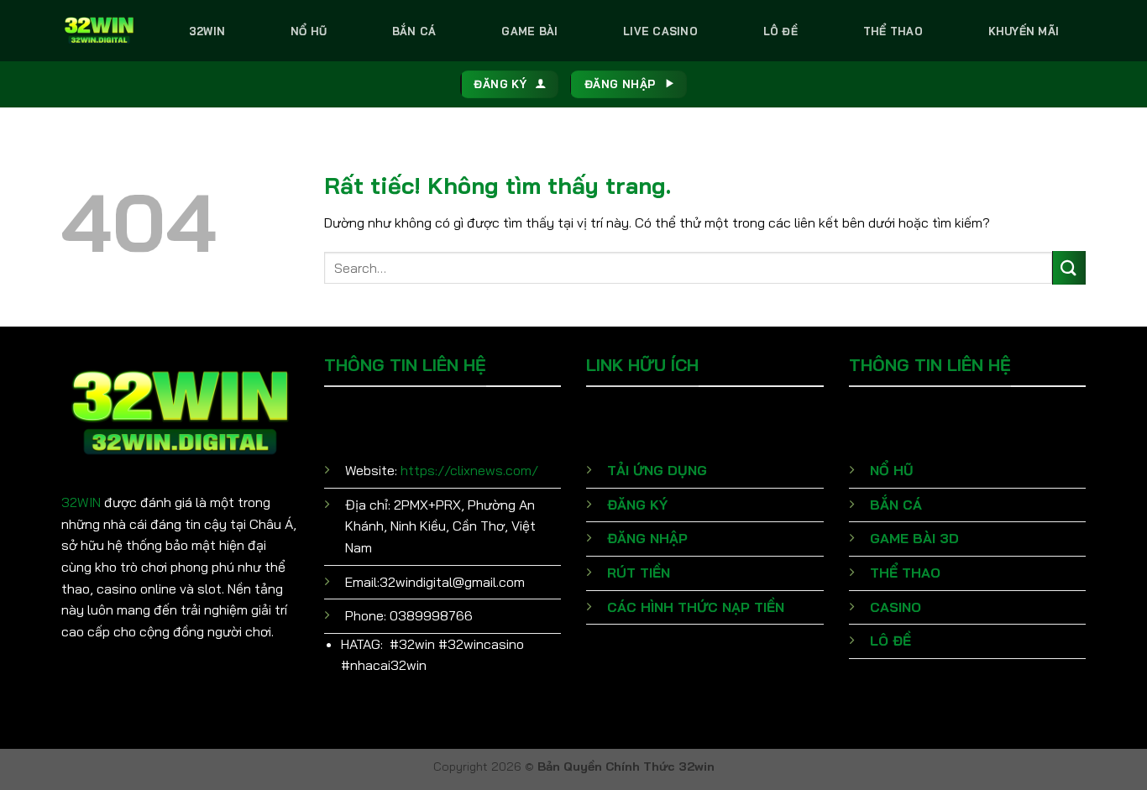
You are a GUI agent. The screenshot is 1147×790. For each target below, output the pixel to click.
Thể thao (893, 31)
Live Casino (660, 31)
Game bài (529, 31)
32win (207, 31)
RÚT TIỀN (638, 572)
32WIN (81, 502)
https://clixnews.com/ (469, 470)
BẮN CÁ (896, 504)
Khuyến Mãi (1024, 31)
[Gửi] (1069, 267)
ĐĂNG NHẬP (647, 538)
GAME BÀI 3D (914, 538)
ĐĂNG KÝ (637, 504)
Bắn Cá (414, 31)
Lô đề (780, 31)
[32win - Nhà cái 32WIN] (99, 30)
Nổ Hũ (309, 31)
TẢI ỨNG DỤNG (657, 470)
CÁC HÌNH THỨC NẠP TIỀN (695, 607)
